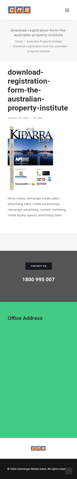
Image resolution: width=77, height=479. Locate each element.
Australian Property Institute (44, 41)
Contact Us (38, 266)
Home (19, 41)
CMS (40, 118)
